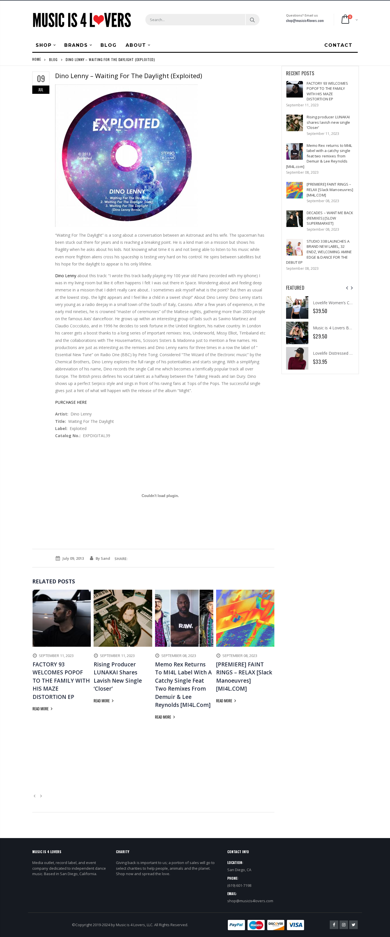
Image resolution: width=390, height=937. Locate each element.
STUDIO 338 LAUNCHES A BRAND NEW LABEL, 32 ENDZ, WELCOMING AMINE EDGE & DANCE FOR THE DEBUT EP (319, 252)
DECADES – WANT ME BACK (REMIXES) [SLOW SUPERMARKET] (330, 218)
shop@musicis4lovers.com (305, 20)
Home (36, 59)
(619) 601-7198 (239, 885)
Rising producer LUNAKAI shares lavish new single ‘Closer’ (328, 122)
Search (252, 19)
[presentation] (347, 288)
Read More (41, 708)
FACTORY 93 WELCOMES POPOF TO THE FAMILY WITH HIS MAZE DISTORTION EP (327, 91)
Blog (53, 59)
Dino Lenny (65, 275)
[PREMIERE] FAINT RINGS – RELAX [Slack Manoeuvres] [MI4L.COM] (330, 189)
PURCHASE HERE (71, 402)
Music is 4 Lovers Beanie (336, 327)
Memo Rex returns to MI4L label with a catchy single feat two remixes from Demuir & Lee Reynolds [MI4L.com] (319, 156)
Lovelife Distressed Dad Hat (339, 353)
